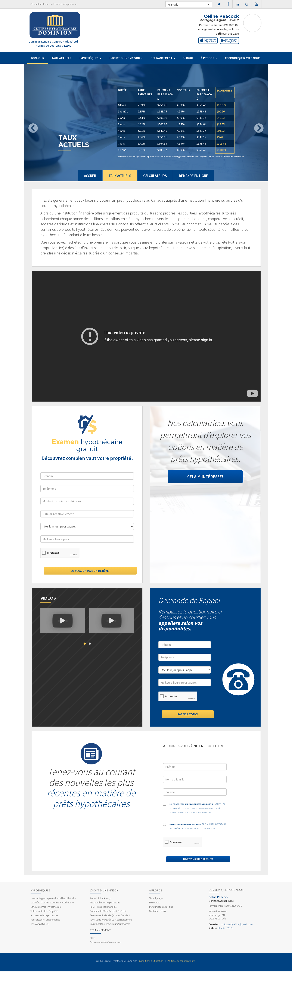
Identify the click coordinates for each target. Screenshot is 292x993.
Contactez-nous (157, 911)
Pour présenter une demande (45, 919)
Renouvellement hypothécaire (46, 906)
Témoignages (156, 898)
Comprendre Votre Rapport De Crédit (108, 911)
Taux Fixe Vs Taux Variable (103, 906)
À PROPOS (208, 58)
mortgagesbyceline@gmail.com (218, 29)
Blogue (188, 58)
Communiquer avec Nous (243, 58)
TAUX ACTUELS (61, 58)
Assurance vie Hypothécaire (44, 915)
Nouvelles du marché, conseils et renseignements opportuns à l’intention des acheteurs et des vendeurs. (197, 808)
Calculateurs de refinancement (105, 942)
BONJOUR (37, 58)
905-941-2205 (230, 33)
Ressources (154, 902)
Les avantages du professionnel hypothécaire (53, 898)
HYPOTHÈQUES (89, 58)
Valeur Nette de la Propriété (44, 911)
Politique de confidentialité (181, 960)
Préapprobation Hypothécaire (105, 902)
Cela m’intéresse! (205, 476)
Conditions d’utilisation (151, 960)
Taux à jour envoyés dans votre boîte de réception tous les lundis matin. (198, 826)
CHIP (92, 938)
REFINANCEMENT (162, 58)
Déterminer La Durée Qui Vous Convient (110, 915)
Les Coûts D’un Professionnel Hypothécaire (52, 902)
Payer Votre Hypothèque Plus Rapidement (111, 919)
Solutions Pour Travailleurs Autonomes (110, 923)
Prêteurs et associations (161, 906)
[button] (42, 122)
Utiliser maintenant (136, 154)
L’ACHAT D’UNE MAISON (125, 58)
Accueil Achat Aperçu (100, 898)
